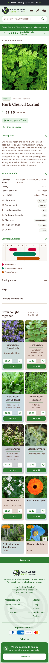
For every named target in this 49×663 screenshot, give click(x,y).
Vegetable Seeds (23, 27)
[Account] (38, 10)
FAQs (4, 289)
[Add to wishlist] (20, 361)
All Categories (39, 27)
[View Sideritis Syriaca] (36, 449)
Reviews (36, 616)
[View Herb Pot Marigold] (36, 498)
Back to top (24, 560)
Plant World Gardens (36, 612)
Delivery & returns (12, 605)
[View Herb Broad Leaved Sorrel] (13, 397)
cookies (23, 647)
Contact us (12, 612)
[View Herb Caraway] (13, 449)
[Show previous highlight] (4, 33)
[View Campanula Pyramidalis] (13, 345)
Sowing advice (9, 280)
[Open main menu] (31, 10)
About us (36, 608)
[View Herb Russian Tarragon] (36, 397)
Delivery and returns (12, 298)
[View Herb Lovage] (36, 345)
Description (8, 135)
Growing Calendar (11, 238)
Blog (36, 605)
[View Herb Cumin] (13, 498)
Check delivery (14, 127)
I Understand (24, 656)
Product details (9, 173)
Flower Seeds (7, 27)
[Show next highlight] (44, 33)
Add (14, 366)
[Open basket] (44, 10)
